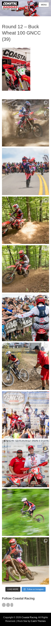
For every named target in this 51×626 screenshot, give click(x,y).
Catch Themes (38, 621)
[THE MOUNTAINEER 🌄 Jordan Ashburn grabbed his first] (25, 414)
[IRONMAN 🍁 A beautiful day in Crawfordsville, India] (25, 122)
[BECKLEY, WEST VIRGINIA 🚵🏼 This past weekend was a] (25, 366)
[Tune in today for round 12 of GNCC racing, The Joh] (25, 317)
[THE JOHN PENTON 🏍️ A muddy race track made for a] (25, 269)
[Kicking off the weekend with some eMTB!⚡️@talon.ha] (25, 512)
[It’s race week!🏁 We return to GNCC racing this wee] (25, 560)
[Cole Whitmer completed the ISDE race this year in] (25, 220)
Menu (44, 5)
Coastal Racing (29, 617)
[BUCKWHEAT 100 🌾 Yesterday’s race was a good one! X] (25, 463)
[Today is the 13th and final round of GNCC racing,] (25, 171)
